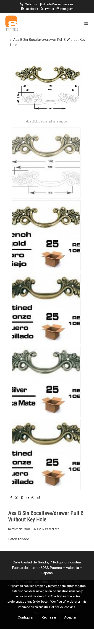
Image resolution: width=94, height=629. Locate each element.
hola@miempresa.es (59, 4)
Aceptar (70, 617)
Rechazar (49, 617)
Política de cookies (62, 607)
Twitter (49, 8)
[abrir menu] (86, 23)
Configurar (26, 617)
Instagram (66, 8)
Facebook (31, 8)
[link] (11, 23)
